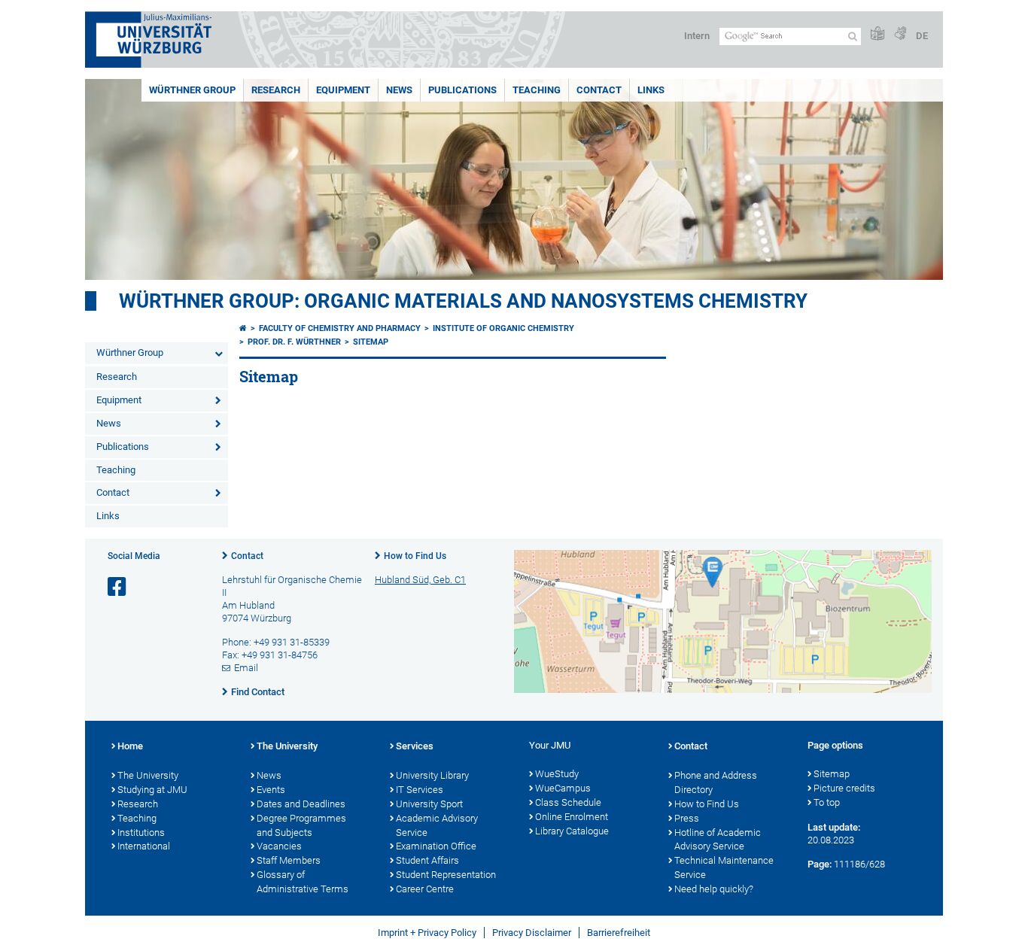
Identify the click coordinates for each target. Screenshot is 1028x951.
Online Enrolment (571, 816)
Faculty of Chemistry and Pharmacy (340, 328)
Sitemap (370, 342)
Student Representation (446, 874)
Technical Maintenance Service (724, 867)
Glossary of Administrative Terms (302, 882)
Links (651, 90)
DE (922, 35)
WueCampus (563, 788)
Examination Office (436, 846)
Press (686, 818)
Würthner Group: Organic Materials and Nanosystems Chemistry (463, 301)
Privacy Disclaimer (531, 932)
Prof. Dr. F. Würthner (294, 342)
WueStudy (557, 773)
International (143, 846)
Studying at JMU (152, 789)
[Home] (243, 328)
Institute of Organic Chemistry (503, 328)
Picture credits (844, 788)
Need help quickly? (713, 889)
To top (827, 802)
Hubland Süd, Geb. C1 (420, 579)
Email (246, 667)
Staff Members (289, 860)
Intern (697, 35)
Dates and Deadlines (301, 804)
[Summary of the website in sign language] (900, 34)
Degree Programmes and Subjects (301, 825)
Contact (599, 90)
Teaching (536, 90)
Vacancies (279, 846)
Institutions (141, 832)
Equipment (343, 90)
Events (271, 789)
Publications (462, 90)
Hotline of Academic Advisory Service (717, 839)
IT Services (419, 789)
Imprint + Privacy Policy (427, 932)
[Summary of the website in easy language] (877, 34)
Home (130, 746)
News (399, 90)
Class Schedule (568, 802)
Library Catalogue (572, 831)
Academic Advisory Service (437, 825)
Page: (819, 864)
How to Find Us (415, 556)
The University (147, 775)
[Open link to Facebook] (118, 587)
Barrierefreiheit (618, 932)
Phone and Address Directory (715, 782)
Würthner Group (192, 90)
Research (275, 90)
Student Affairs (427, 860)
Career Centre (425, 889)
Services (414, 746)
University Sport (429, 804)
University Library (432, 775)
